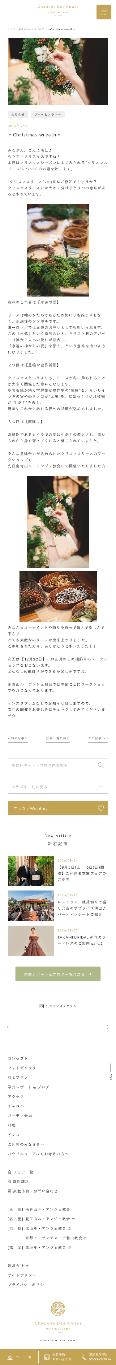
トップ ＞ (12, 29)
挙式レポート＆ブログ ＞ (33, 29)
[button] (8, 1027)
